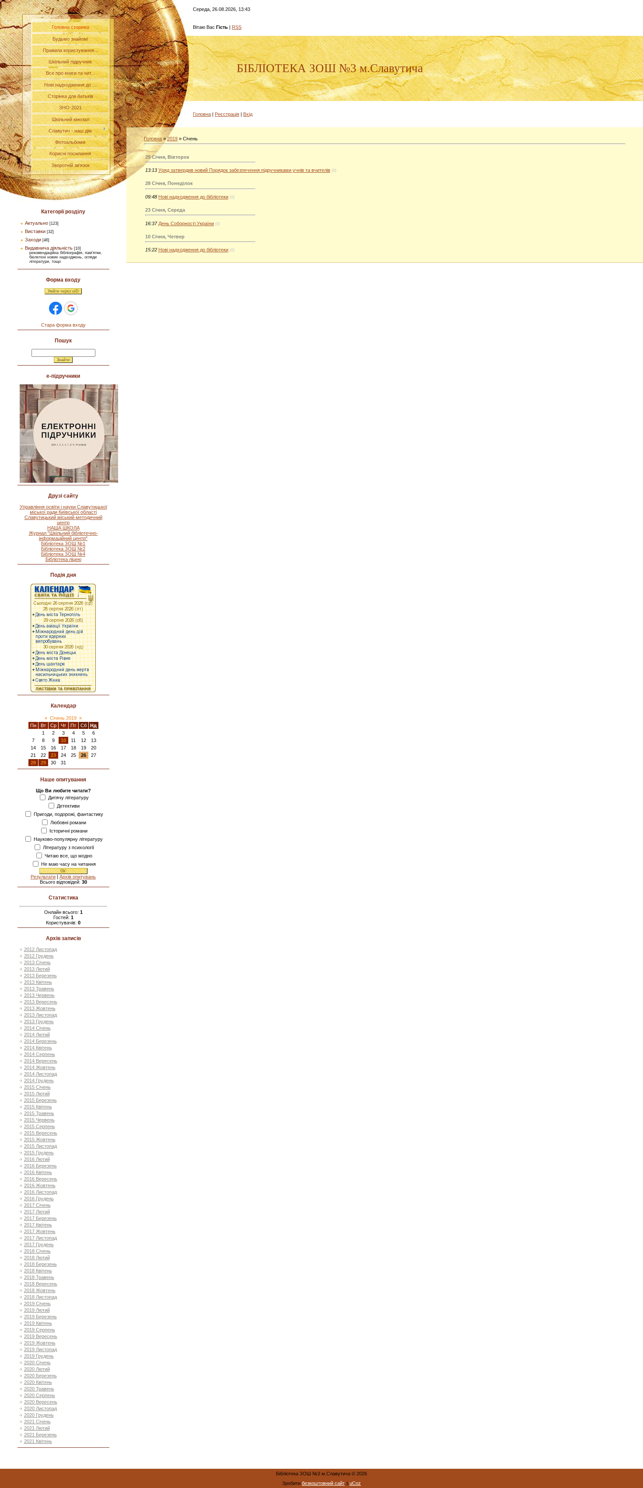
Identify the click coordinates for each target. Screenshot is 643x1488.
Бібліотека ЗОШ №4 (63, 554)
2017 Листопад (40, 1238)
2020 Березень (40, 1375)
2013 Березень (40, 975)
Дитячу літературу (68, 797)
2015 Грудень (39, 1152)
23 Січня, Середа (165, 210)
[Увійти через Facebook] (55, 308)
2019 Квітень (38, 1323)
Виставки (35, 231)
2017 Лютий (37, 1211)
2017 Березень (40, 1218)
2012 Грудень (39, 955)
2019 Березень (40, 1316)
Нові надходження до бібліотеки (193, 196)
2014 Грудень (39, 1080)
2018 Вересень (40, 1283)
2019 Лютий (37, 1310)
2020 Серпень (39, 1395)
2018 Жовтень (40, 1290)
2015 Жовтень (40, 1139)
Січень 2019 (63, 718)
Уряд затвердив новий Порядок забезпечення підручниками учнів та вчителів (244, 170)
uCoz (355, 1483)
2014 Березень (40, 1041)
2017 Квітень (38, 1224)
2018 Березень (40, 1264)
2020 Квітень (38, 1382)
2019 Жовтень (40, 1342)
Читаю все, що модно (68, 855)
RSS (236, 27)
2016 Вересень (40, 1178)
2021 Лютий (37, 1428)
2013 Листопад (40, 1015)
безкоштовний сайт (323, 1483)
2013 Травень (39, 988)
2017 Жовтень (40, 1231)
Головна (202, 114)
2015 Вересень (40, 1133)
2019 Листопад (40, 1349)
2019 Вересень (40, 1336)
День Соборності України (186, 223)
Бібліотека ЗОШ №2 (63, 548)
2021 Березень (40, 1434)
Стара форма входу (63, 325)
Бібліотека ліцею (63, 559)
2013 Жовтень (40, 1008)
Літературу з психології (68, 847)
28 (33, 762)
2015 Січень (37, 1087)
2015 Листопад (40, 1146)
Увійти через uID (63, 291)
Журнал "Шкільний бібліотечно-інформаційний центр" (63, 535)
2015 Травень (39, 1113)
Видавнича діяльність (49, 248)
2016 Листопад (40, 1192)
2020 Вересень (40, 1401)
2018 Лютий (37, 1257)
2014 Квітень (38, 1047)
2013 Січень (37, 962)
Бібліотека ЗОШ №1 (63, 543)
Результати (43, 876)
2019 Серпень (39, 1329)
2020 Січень (37, 1362)
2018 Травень (39, 1277)
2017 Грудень (39, 1244)
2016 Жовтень (40, 1185)
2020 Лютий (37, 1369)
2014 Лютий (37, 1034)
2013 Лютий (37, 969)
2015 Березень (40, 1100)
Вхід (247, 114)
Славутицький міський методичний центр (63, 520)
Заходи (33, 239)
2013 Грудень (39, 1021)
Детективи (68, 805)
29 (43, 762)
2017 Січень (37, 1205)
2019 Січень (37, 1303)
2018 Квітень (38, 1270)
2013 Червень (39, 995)
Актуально (36, 223)
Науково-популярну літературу (68, 839)
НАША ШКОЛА (63, 527)
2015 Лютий (37, 1093)
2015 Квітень (38, 1106)
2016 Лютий (37, 1159)
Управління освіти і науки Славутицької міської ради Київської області (63, 509)
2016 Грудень (39, 1198)
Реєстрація (227, 114)
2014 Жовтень (40, 1067)
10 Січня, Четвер (165, 236)
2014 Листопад (40, 1074)
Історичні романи (68, 830)
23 (53, 755)
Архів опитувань (77, 876)
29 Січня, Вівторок (167, 157)
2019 (172, 138)
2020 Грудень (39, 1415)
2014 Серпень (39, 1054)
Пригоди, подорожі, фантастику (68, 814)
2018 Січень (37, 1251)
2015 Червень (39, 1119)
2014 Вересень (40, 1060)
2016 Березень (40, 1165)
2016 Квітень (38, 1172)
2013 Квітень (38, 982)
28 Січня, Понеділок (169, 183)
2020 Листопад (40, 1408)
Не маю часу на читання (68, 864)
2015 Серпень (39, 1126)
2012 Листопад (40, 949)
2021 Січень (37, 1421)
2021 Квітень (38, 1441)
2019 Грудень (39, 1356)
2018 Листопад (40, 1297)
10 (63, 740)
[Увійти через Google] (71, 308)
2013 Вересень (40, 1001)
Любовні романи (68, 822)
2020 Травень (39, 1388)
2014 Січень (37, 1028)
